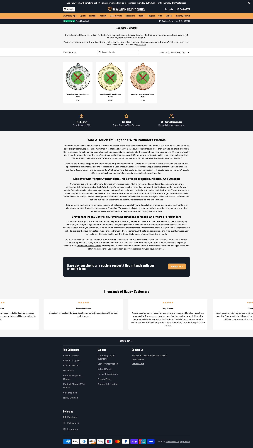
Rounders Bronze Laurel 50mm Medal (142, 82)
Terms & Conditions (108, 373)
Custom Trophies (72, 360)
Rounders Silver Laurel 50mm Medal (78, 82)
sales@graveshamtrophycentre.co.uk (149, 355)
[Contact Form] (166, 21)
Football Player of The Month (74, 386)
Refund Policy (104, 368)
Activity (103, 16)
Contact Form (138, 363)
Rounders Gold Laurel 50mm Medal (110, 82)
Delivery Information (108, 363)
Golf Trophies (70, 392)
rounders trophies (178, 208)
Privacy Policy (104, 379)
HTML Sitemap (70, 397)
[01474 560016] (183, 21)
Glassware (130, 16)
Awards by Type (69, 16)
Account (169, 9)
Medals (141, 16)
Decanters (68, 370)
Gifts (160, 16)
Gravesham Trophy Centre (89, 245)
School (169, 16)
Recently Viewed (183, 16)
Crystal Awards (70, 365)
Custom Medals (71, 355)
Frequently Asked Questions (106, 357)
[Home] (126, 9)
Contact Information (108, 384)
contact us (141, 44)
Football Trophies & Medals (73, 377)
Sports (83, 16)
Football (92, 16)
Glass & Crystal (116, 16)
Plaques (151, 16)
